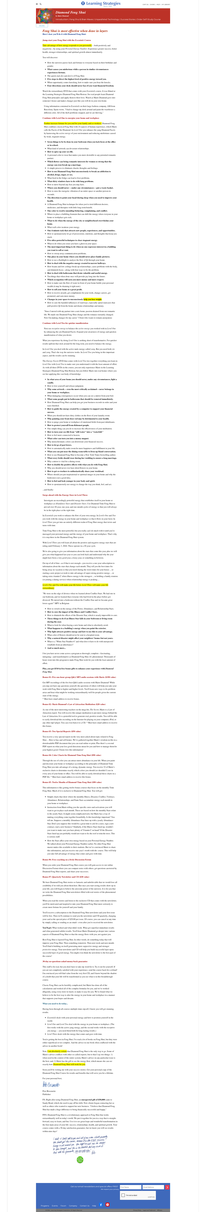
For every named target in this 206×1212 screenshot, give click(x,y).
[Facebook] (101, 1205)
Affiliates (159, 1210)
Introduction (62, 19)
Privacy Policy (137, 1210)
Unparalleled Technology (107, 19)
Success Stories (128, 19)
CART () (145, 4)
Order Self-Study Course (149, 19)
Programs (45, 1206)
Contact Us (84, 1206)
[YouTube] (107, 1205)
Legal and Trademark (149, 1210)
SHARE (152, 4)
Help (94, 1206)
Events (55, 1206)
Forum (63, 1206)
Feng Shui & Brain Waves (81, 19)
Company (73, 1206)
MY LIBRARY (166, 4)
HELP (158, 4)
